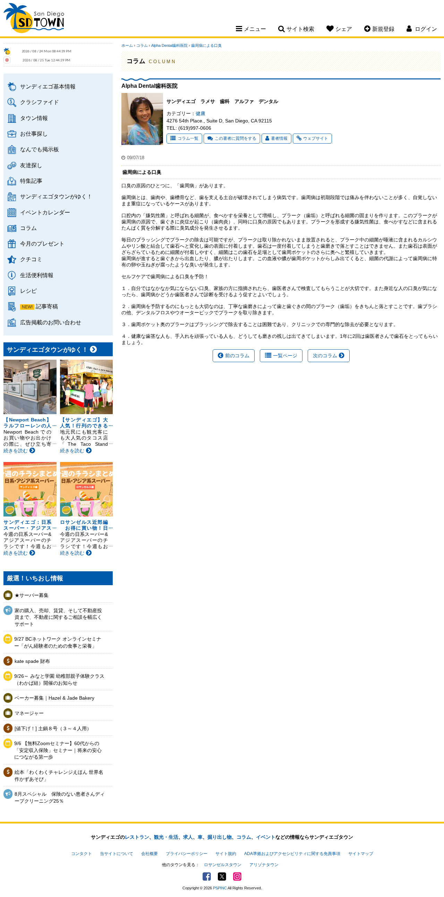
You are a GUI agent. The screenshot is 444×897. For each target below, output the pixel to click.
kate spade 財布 (32, 661)
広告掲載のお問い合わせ (50, 322)
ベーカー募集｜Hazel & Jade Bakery (54, 698)
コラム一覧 (188, 138)
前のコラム (237, 355)
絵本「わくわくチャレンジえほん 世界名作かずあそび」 (59, 775)
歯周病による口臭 (206, 45)
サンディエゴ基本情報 (48, 86)
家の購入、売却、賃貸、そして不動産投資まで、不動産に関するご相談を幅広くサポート (58, 617)
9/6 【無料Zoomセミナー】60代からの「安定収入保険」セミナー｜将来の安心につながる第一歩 (58, 750)
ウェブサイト (315, 138)
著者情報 (279, 138)
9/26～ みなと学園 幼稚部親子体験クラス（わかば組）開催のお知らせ (59, 679)
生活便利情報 (36, 275)
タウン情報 (34, 118)
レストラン (137, 837)
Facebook (207, 876)
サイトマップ (360, 853)
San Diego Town (33, 19)
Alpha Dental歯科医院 (169, 45)
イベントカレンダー (45, 212)
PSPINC (220, 888)
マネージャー (29, 713)
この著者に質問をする (235, 138)
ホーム (127, 45)
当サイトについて (116, 853)
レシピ (28, 291)
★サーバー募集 (32, 595)
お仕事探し (34, 133)
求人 (188, 837)
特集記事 (31, 181)
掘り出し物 (219, 837)
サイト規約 (225, 853)
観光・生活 (166, 837)
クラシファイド (39, 102)
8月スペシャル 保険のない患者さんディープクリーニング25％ (60, 797)
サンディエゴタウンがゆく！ (56, 196)
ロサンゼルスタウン (222, 864)
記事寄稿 (47, 306)
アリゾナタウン (264, 864)
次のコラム (325, 355)
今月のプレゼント (42, 243)
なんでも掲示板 (39, 149)
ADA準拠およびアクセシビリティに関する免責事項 (292, 853)
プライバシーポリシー (186, 853)
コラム (28, 228)
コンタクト (81, 853)
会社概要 (149, 853)
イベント (265, 837)
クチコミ (31, 259)
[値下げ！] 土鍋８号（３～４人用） (53, 728)
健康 (200, 113)
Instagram (237, 876)
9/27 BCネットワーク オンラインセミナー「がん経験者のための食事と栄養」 (57, 642)
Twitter (222, 876)
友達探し (31, 165)
